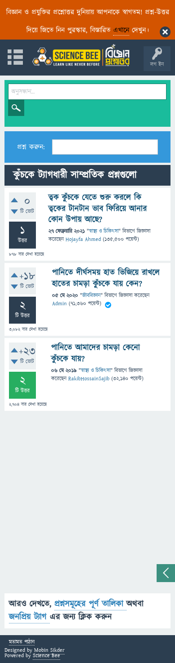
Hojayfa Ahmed (83, 239)
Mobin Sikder (49, 650)
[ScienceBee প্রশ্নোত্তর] (81, 55)
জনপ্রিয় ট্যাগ (29, 617)
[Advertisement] (87, 505)
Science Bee (46, 655)
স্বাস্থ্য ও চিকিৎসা (103, 231)
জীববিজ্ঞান (91, 295)
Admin (59, 303)
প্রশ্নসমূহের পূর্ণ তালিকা (90, 604)
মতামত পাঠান (22, 642)
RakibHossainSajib (88, 379)
